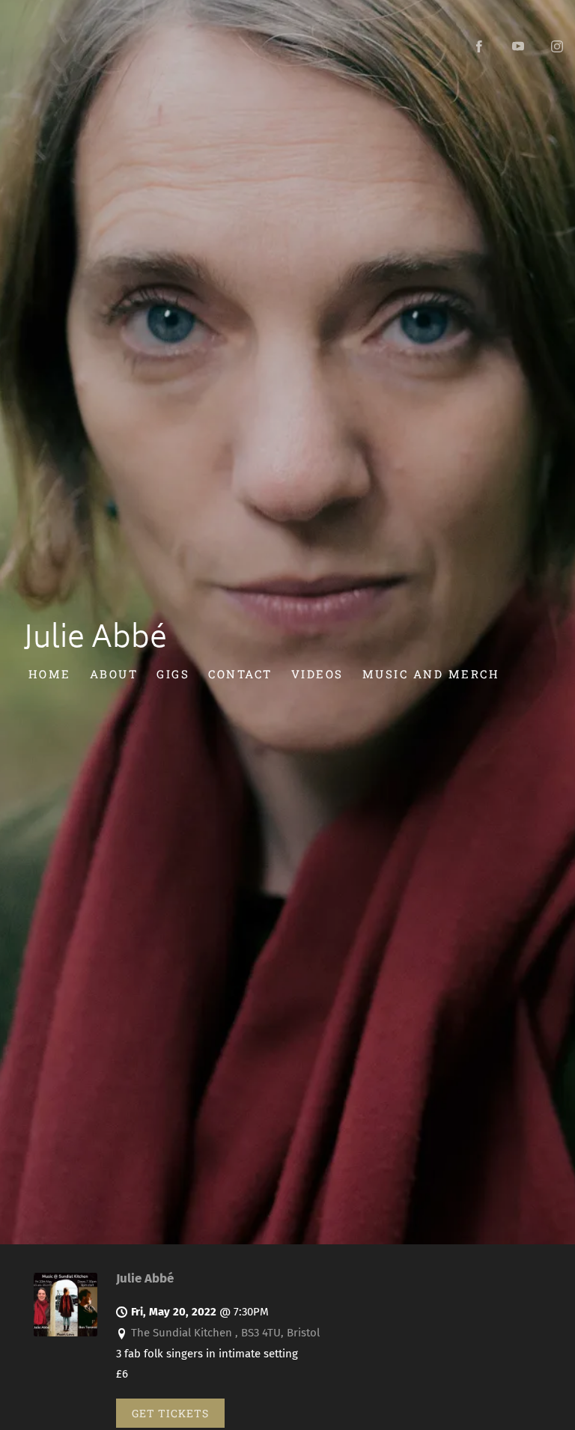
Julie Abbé (145, 1278)
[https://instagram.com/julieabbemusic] (557, 46)
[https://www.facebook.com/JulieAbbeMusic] (479, 46)
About (114, 673)
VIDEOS (317, 673)
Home (49, 673)
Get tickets (170, 1413)
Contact (240, 673)
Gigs (172, 673)
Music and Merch (431, 673)
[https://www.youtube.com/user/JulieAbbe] (518, 46)
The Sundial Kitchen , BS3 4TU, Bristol (225, 1332)
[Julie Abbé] (65, 1332)
